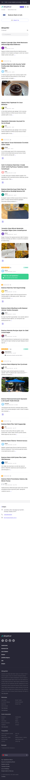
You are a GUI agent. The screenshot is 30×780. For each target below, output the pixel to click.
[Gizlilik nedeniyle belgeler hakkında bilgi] (2, 158)
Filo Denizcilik (4, 739)
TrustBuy (3, 776)
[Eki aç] (15, 88)
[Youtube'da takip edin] (6, 640)
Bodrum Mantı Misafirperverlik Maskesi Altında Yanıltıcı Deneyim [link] (14, 309)
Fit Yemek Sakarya (5, 702)
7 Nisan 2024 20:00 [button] (8, 444)
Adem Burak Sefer (19, 739)
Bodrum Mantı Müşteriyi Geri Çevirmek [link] (14, 364)
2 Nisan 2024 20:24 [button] (8, 484)
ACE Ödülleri (4, 651)
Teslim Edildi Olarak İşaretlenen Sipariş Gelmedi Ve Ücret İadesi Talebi (15, 687)
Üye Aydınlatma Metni (7, 759)
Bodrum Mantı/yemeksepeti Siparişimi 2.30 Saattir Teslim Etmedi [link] (14, 400)
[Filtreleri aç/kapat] (27, 30)
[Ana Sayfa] (6, 7)
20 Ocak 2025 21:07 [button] (8, 291)
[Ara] (25, 6)
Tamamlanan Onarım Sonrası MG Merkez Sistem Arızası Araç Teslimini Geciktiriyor (15, 685)
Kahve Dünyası (4, 705)
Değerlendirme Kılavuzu (7, 770)
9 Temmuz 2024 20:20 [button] (9, 404)
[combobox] (15, 34)
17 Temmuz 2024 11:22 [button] (9, 368)
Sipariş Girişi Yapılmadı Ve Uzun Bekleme (12, 103)
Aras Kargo (3, 720)
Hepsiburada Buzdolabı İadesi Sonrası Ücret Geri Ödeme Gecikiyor (15, 679)
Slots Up (17, 733)
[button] (6, 61)
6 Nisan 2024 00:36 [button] (8, 463)
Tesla (16, 735)
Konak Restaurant (19, 702)
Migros (16, 720)
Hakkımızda (4, 645)
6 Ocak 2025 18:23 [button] (8, 314)
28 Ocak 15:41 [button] (7, 148)
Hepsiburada (18, 717)
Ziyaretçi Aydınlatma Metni (8, 762)
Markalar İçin (4, 648)
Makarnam (3, 704)
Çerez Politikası (5, 768)
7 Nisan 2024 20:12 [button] (8, 428)
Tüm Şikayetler (4, 693)
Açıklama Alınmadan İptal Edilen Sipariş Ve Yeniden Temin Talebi (15, 673)
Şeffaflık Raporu (5, 657)
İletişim (3, 663)
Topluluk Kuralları (5, 766)
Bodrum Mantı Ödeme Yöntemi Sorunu (14, 440)
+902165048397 (8, 514)
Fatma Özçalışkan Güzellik (7, 733)
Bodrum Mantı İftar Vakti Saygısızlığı (13, 424)
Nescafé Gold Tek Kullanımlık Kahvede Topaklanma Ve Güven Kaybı (15, 683)
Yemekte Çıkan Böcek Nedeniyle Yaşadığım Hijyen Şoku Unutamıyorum (14, 229)
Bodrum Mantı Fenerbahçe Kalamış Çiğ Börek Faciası (14, 480)
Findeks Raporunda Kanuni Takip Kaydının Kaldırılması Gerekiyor (15, 681)
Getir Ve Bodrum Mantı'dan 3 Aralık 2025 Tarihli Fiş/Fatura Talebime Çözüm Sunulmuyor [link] (14, 167)
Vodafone (3, 724)
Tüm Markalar (4, 708)
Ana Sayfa (3, 9)
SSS (2, 660)
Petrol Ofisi (3, 735)
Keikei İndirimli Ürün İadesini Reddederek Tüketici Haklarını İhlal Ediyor (15, 677)
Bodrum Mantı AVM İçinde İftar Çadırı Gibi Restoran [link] (13, 458)
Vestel (16, 718)
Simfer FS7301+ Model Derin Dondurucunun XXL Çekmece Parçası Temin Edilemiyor (15, 689)
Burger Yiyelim (18, 700)
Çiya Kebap (3, 700)
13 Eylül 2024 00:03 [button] (8, 353)
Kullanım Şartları (5, 764)
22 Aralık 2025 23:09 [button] (9, 172)
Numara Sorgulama (5, 722)
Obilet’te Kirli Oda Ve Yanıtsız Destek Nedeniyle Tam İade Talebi (15, 691)
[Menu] (28, 7)
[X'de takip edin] (2, 640)
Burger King (18, 704)
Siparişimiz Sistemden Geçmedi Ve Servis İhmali (13, 122)
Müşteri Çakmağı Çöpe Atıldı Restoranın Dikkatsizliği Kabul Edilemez (14, 43)
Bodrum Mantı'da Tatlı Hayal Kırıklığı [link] (13, 288)
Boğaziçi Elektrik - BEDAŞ (21, 737)
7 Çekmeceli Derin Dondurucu (8, 747)
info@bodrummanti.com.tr (10, 517)
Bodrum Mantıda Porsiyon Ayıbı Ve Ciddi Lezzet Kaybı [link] (14, 331)
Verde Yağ (17, 741)
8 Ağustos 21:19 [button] (8, 48)
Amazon (17, 724)
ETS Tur (17, 722)
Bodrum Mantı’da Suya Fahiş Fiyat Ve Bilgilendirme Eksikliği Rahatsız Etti (13, 190)
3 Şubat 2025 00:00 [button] (8, 271)
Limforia (3, 741)
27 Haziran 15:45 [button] (8, 108)
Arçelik (2, 718)
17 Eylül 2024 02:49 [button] (8, 336)
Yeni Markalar (4, 710)
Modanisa (3, 717)
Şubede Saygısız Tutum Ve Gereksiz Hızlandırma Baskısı (13, 675)
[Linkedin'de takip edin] (13, 640)
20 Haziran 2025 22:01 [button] (9, 234)
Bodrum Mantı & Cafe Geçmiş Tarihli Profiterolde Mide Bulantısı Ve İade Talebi (13, 66)
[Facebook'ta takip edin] (10, 640)
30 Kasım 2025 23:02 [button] (9, 195)
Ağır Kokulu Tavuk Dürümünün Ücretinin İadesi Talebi (14, 143)
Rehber (3, 654)
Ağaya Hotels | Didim (6, 737)
